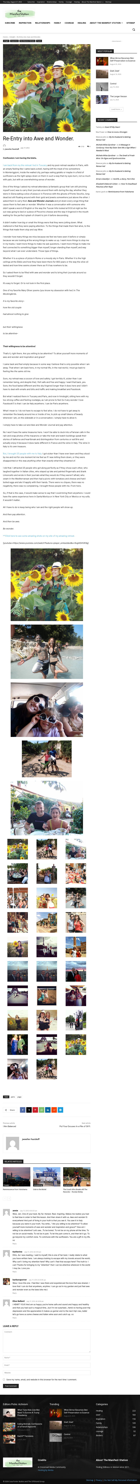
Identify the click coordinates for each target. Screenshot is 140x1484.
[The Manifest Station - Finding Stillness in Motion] (19, 13)
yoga (19, 1097)
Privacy (99, 1480)
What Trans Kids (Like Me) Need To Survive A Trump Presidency (29, 1412)
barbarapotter (20, 1279)
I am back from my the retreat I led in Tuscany (25, 165)
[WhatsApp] (41, 1110)
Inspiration (14, 41)
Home (5, 37)
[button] (133, 29)
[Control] (102, 86)
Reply (15, 1244)
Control (113, 84)
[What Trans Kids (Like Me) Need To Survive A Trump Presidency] (9, 1413)
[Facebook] (22, 1110)
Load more (115, 109)
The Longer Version (118, 96)
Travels (39, 41)
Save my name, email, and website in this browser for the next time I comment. (41, 1379)
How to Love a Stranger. (117, 132)
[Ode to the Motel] (46, 1176)
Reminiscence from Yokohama (15, 1189)
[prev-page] (4, 1198)
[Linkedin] (48, 1110)
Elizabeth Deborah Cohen (106, 184)
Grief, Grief (114, 71)
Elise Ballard (18, 1301)
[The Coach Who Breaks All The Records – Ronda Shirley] (77, 1176)
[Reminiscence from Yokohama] (16, 1176)
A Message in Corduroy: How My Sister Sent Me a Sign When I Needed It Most (116, 147)
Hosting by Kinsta (45, 1470)
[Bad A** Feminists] (9, 1439)
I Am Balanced (9, 1126)
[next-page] (9, 1198)
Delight (12, 37)
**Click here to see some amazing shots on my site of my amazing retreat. (39, 536)
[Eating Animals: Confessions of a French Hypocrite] (9, 1427)
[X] (29, 1110)
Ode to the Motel (39, 1189)
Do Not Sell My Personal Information (120, 1480)
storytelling (38, 1185)
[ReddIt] (54, 1110)
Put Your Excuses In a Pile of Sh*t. (75, 1126)
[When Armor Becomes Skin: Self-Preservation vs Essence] (102, 61)
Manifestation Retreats (27, 41)
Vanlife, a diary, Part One (124, 179)
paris (13, 1097)
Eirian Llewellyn (103, 179)
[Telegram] (60, 1110)
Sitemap (89, 1480)
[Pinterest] (35, 1110)
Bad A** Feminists (25, 1436)
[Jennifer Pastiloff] (11, 145)
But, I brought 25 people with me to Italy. (22, 453)
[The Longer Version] (102, 99)
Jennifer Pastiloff (12, 149)
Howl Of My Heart (112, 127)
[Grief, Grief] (102, 74)
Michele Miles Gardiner (106, 144)
